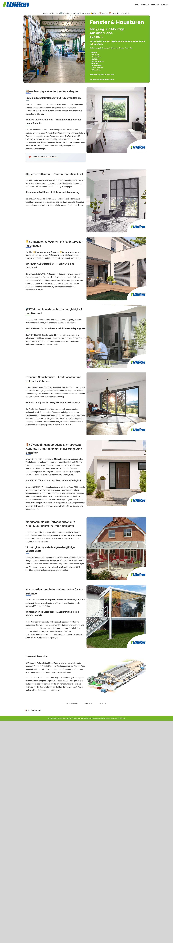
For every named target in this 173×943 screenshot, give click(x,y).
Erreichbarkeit (121, 718)
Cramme (29, 475)
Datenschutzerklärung (104, 718)
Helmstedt (61, 105)
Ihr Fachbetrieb (88, 703)
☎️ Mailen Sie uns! (33, 710)
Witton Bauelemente (72, 703)
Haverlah (43, 475)
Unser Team (114, 718)
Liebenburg (66, 472)
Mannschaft (83, 718)
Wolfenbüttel (57, 475)
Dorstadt (57, 472)
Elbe (71, 475)
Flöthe (36, 475)
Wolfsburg (76, 678)
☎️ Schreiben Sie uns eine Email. (43, 156)
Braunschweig (66, 678)
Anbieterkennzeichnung (93, 718)
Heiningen (76, 472)
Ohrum (65, 475)
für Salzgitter (103, 703)
